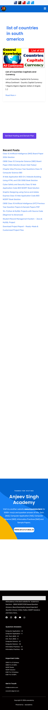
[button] (45, 8)
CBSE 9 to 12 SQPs (11, 665)
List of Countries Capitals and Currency (21, 73)
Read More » (11, 95)
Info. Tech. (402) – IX (12, 636)
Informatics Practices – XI (14, 646)
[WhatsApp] (24, 617)
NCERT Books (10, 667)
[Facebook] (7, 617)
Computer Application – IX (14, 631)
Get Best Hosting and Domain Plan (19, 136)
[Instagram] (11, 617)
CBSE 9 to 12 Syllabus (12, 662)
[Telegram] (16, 617)
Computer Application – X (14, 633)
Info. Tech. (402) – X (12, 639)
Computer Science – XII (13, 644)
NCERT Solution (10, 670)
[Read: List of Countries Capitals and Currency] (24, 58)
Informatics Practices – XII (14, 649)
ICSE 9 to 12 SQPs (11, 674)
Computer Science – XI (13, 641)
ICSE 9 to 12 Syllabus (12, 672)
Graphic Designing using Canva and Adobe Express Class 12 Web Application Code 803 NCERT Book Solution (21, 195)
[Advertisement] (24, 265)
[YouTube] (20, 617)
